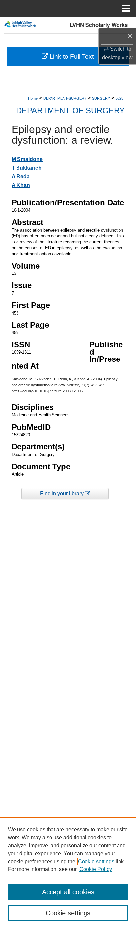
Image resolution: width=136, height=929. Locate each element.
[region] (68, 873)
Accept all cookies (68, 892)
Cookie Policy (95, 869)
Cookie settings (96, 861)
